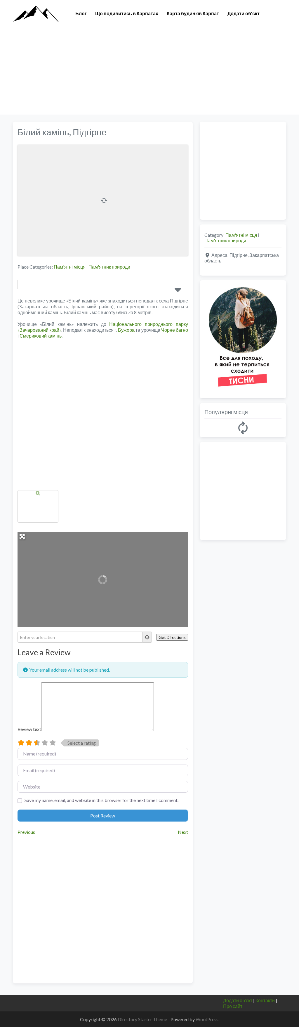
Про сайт (232, 1006)
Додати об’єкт (243, 13)
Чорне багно (174, 330)
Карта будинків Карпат (193, 13)
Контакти (265, 1000)
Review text (29, 729)
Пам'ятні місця (70, 266)
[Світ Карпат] (35, 12)
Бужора (126, 330)
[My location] (147, 637)
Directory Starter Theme (143, 1019)
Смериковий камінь (41, 335)
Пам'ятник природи (109, 266)
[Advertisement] (149, 74)
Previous (26, 832)
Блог (81, 13)
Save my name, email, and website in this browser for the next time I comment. (101, 800)
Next (183, 832)
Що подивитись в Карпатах (126, 13)
